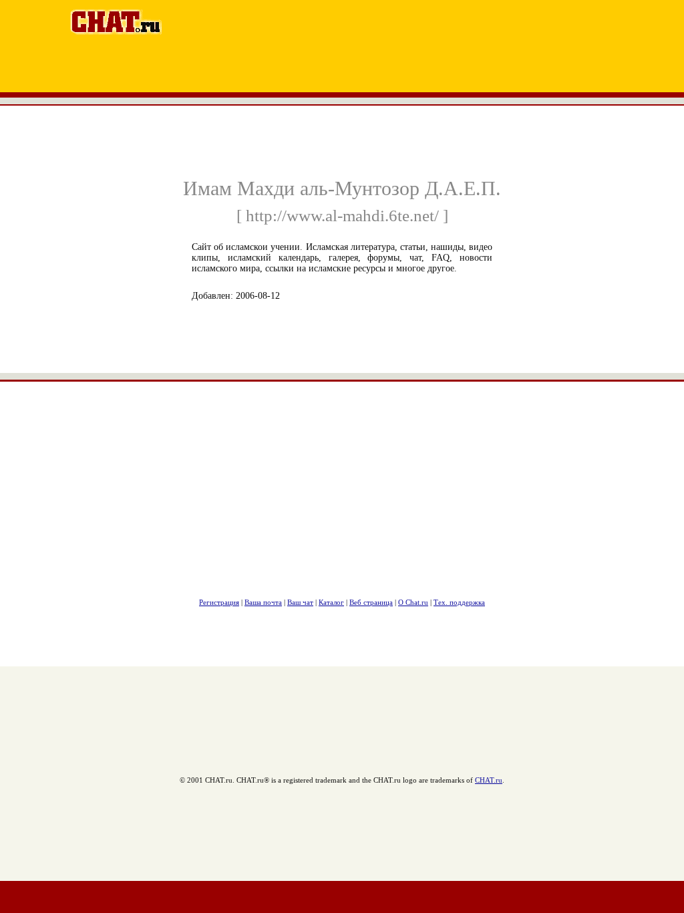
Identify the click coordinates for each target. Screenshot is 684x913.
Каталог (331, 602)
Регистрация (219, 602)
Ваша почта (263, 602)
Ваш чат (300, 602)
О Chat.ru (413, 602)
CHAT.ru (488, 780)
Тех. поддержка (459, 602)
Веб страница (371, 602)
